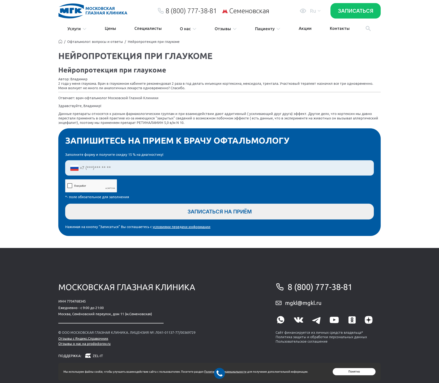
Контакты (340, 28)
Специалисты (148, 28)
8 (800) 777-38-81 (191, 10)
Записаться (355, 11)
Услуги (74, 29)
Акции (305, 28)
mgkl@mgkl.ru (303, 303)
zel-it (98, 356)
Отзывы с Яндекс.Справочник (83, 338)
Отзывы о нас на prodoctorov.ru (84, 344)
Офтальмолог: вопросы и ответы (95, 42)
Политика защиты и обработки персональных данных (321, 337)
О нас (185, 29)
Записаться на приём (219, 211)
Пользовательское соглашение (302, 341)
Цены (110, 28)
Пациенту (265, 29)
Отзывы (223, 29)
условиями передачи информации (181, 227)
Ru (313, 11)
